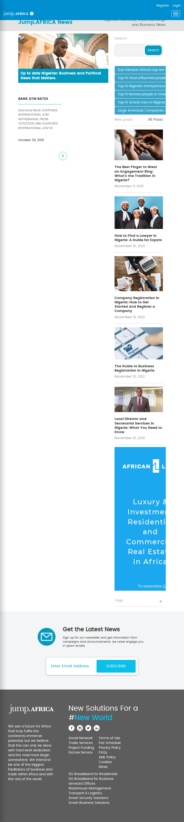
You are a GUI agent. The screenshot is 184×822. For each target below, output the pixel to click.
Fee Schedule (110, 743)
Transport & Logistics (85, 793)
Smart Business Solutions (89, 803)
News (103, 767)
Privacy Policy (110, 747)
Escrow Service (81, 752)
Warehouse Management (90, 788)
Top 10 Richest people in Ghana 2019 (148, 94)
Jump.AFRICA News (45, 22)
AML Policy (107, 757)
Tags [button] (119, 600)
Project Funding (81, 747)
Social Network (80, 738)
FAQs (103, 752)
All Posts (155, 119)
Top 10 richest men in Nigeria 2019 (145, 102)
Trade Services (81, 743)
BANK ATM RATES (33, 99)
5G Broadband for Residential (93, 774)
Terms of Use (109, 738)
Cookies (105, 762)
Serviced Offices (82, 783)
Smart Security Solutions (88, 798)
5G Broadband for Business (91, 779)
